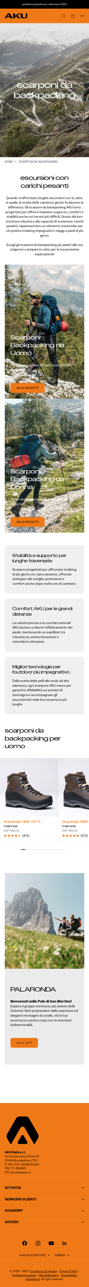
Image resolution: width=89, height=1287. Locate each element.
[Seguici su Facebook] (25, 1243)
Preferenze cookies (24, 1275)
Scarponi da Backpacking (38, 161)
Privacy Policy (68, 1271)
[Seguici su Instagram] (38, 1243)
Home (9, 161)
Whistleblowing (48, 1275)
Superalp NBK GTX (22, 822)
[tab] (35, 738)
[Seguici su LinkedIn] (64, 1243)
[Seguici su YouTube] (51, 1243)
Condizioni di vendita (43, 1271)
